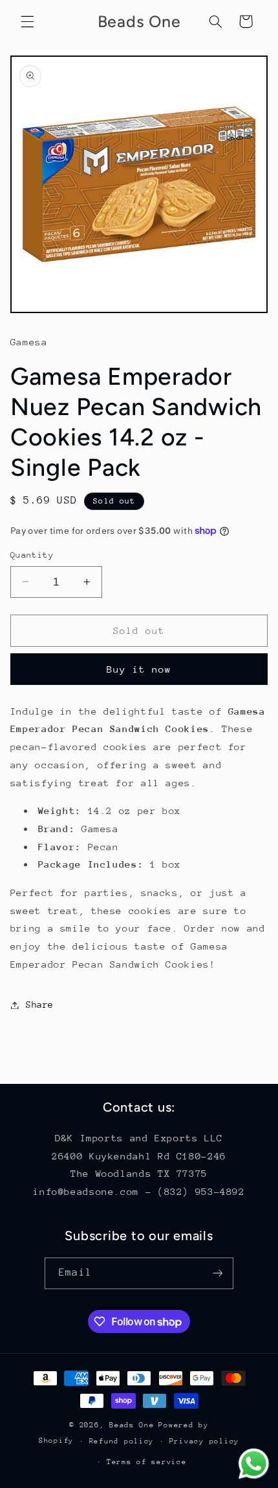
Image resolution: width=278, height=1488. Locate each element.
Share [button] (40, 1004)
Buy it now (139, 669)
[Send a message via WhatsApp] (254, 1464)
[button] (27, 21)
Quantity (32, 555)
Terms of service (147, 1462)
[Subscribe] (217, 1273)
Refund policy (122, 1441)
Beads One (132, 1425)
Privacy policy (204, 1441)
